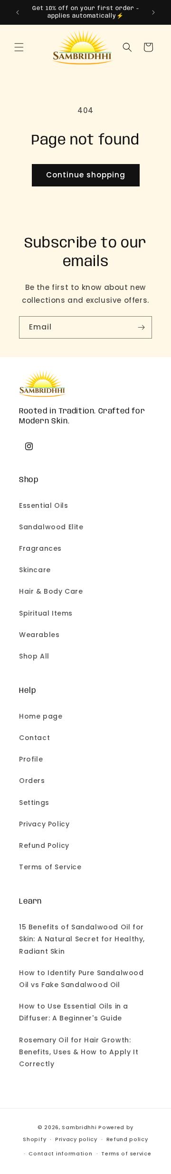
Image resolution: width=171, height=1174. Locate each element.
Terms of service (126, 1153)
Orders (32, 780)
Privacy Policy (44, 824)
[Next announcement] (153, 12)
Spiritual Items (46, 613)
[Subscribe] (141, 327)
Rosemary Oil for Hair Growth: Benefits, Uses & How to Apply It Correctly (78, 1052)
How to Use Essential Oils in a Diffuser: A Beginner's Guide (73, 1012)
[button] (19, 47)
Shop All (34, 656)
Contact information (60, 1153)
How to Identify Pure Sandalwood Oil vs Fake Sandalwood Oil (81, 978)
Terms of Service (50, 867)
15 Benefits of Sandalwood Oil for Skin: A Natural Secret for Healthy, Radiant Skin (82, 939)
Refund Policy (44, 845)
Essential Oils (43, 505)
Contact (34, 737)
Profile (31, 759)
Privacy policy (76, 1139)
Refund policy (127, 1139)
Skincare (35, 570)
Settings (34, 802)
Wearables (39, 634)
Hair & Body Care (51, 591)
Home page (40, 716)
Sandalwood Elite (51, 527)
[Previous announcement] (17, 12)
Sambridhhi (79, 1127)
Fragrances (40, 548)
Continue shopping (85, 175)
